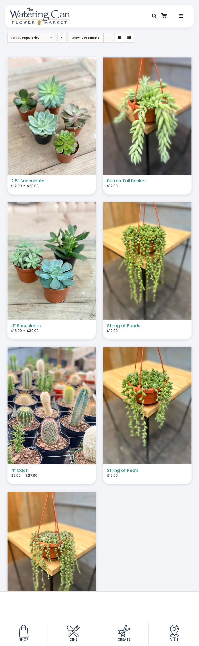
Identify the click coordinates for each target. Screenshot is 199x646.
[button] (154, 16)
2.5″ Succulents (27, 181)
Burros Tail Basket (126, 181)
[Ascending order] (62, 38)
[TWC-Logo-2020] (40, 9)
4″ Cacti (20, 470)
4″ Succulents (26, 326)
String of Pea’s (123, 470)
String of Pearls (123, 326)
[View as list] (129, 37)
